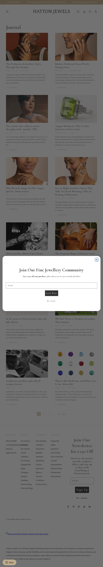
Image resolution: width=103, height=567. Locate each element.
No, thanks (51, 301)
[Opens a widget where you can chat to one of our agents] (9, 562)
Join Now (51, 293)
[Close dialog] (97, 260)
